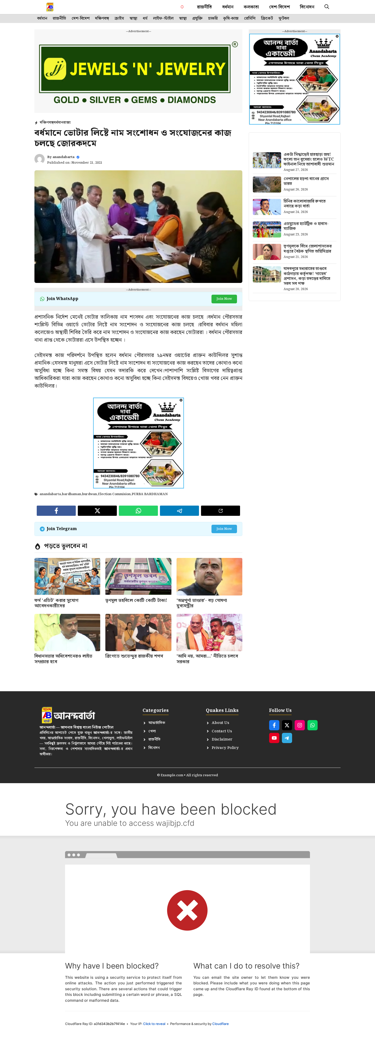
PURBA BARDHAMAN (150, 494)
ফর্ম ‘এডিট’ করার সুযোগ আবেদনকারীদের (56, 603)
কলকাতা (251, 7)
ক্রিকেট (267, 19)
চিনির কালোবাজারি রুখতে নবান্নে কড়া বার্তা (305, 203)
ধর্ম (145, 19)
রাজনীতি (204, 7)
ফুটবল (284, 19)
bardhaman (71, 494)
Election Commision (114, 494)
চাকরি (213, 19)
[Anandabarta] (50, 7)
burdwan (89, 494)
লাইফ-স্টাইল (163, 19)
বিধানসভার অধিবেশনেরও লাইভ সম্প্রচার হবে (63, 658)
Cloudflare (220, 1024)
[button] (326, 7)
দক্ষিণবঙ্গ (102, 19)
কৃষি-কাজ (231, 19)
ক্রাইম (119, 19)
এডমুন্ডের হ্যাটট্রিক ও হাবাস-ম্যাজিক (306, 226)
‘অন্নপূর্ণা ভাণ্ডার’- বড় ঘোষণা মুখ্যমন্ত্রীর (202, 603)
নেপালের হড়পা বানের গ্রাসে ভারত (306, 181)
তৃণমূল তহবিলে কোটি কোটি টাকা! (136, 600)
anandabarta (63, 157)
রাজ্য (67, 122)
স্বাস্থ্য (133, 19)
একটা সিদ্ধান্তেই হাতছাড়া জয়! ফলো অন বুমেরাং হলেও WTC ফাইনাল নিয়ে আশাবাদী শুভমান (309, 159)
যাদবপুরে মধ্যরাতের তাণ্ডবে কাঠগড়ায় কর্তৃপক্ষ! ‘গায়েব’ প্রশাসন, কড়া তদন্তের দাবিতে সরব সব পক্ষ (307, 276)
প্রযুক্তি (197, 19)
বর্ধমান (227, 7)
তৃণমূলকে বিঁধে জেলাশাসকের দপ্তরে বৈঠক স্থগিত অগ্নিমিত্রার (308, 248)
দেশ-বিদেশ (279, 7)
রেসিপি (249, 19)
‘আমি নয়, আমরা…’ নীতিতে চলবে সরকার (207, 658)
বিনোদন (307, 7)
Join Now (224, 299)
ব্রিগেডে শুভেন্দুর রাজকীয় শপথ (134, 656)
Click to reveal (154, 1024)
